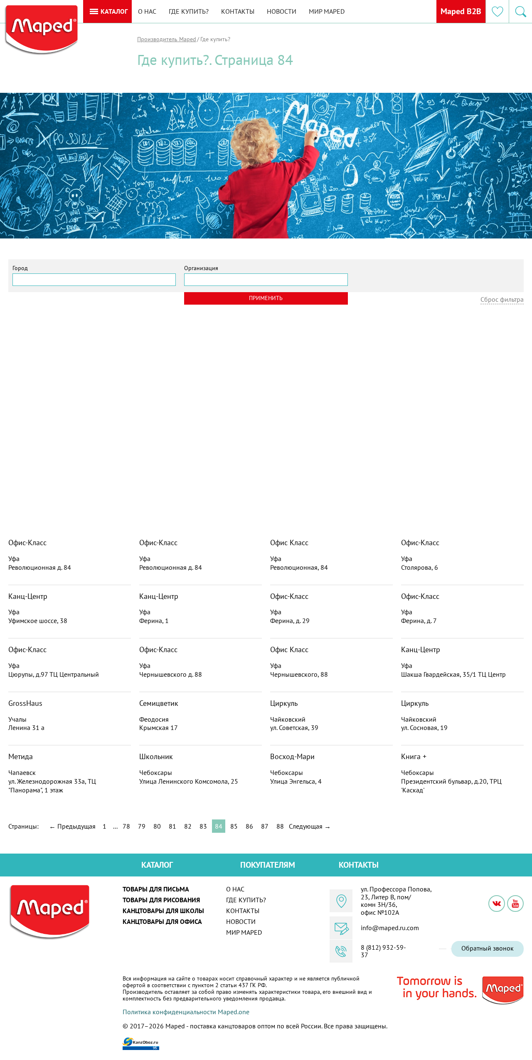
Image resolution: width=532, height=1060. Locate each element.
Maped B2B (461, 11)
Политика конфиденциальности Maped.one (186, 1012)
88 (280, 826)
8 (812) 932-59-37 (383, 951)
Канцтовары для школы (163, 910)
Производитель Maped (166, 39)
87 (264, 826)
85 (234, 826)
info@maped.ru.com (390, 927)
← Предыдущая (72, 826)
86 (249, 826)
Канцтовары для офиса (162, 921)
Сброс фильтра (502, 299)
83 (203, 826)
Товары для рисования (161, 900)
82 (188, 826)
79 (141, 826)
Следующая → (310, 826)
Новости (281, 11)
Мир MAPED (327, 11)
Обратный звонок (487, 948)
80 (157, 826)
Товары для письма (156, 889)
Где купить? (189, 11)
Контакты (237, 11)
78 (126, 826)
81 (172, 826)
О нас (147, 11)
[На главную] (41, 30)
